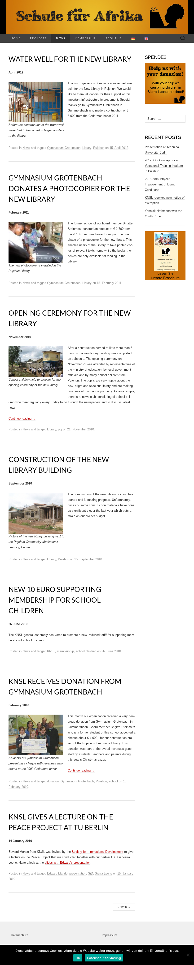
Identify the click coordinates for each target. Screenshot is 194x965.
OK (77, 958)
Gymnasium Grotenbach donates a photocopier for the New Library (69, 188)
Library (86, 148)
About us (114, 38)
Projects (38, 38)
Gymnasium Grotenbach (63, 148)
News (60, 38)
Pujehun (98, 148)
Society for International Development (97, 851)
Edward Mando (57, 873)
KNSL (51, 651)
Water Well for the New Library (70, 59)
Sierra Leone (103, 873)
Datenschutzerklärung (104, 958)
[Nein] (188, 954)
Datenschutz (19, 935)
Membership (85, 38)
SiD (90, 873)
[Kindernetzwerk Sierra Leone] (97, 17)
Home (16, 38)
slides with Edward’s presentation (67, 862)
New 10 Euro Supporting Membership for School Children (55, 600)
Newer (124, 907)
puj (60, 429)
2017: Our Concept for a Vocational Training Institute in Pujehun (164, 166)
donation (53, 781)
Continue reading (22, 418)
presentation (77, 873)
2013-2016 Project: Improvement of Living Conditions (160, 184)
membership (65, 651)
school (113, 781)
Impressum (109, 935)
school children (86, 651)
